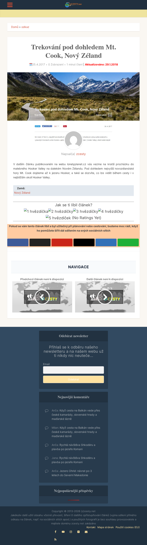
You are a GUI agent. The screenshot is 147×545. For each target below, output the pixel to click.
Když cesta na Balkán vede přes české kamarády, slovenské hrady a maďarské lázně (76, 414)
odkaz (25, 27)
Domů (14, 27)
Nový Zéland (22, 192)
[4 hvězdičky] (110, 211)
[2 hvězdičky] (60, 211)
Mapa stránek (105, 527)
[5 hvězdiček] (58, 218)
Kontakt (91, 527)
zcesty (81, 154)
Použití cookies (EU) (128, 527)
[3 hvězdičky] (85, 211)
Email (46, 364)
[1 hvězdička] (36, 211)
